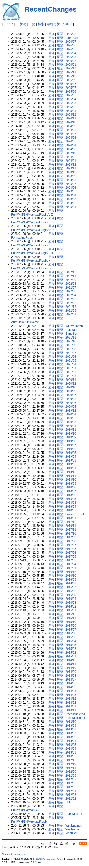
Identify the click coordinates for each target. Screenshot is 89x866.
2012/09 (70, 771)
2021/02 (70, 372)
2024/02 (70, 157)
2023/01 (70, 207)
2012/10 (70, 764)
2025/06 (70, 91)
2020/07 (70, 395)
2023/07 (70, 183)
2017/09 (70, 537)
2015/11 (70, 618)
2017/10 (70, 533)
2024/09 (70, 126)
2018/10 (70, 479)
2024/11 (70, 118)
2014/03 (70, 694)
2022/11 (70, 276)
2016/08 (70, 583)
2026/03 (70, 57)
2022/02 (70, 303)
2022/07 (70, 287)
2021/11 (70, 337)
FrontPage (72, 37)
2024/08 (70, 130)
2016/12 (70, 572)
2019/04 (70, 456)
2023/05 (70, 191)
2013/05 (70, 744)
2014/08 (70, 675)
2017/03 (70, 548)
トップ (8, 24)
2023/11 (70, 168)
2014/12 (70, 660)
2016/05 (70, 595)
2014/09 (70, 671)
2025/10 (70, 76)
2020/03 (70, 422)
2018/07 (70, 491)
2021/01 (70, 368)
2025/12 (70, 68)
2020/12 (70, 383)
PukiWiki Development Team (48, 859)
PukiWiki (71, 329)
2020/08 (70, 399)
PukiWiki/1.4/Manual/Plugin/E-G (32, 222)
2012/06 (70, 783)
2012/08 (70, 775)
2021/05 (70, 360)
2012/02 (70, 798)
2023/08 (70, 180)
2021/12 (70, 306)
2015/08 (70, 633)
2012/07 (70, 779)
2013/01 (70, 741)
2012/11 (70, 767)
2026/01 (70, 64)
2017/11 (70, 529)
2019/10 (70, 433)
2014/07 (70, 679)
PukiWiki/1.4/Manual (24, 810)
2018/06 (70, 495)
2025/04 (70, 99)
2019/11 (70, 429)
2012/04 (70, 791)
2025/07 (70, 87)
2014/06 (70, 683)
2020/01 (70, 426)
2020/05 (70, 406)
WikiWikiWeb (74, 326)
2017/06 (70, 552)
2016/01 (70, 610)
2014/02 (70, 702)
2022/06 (70, 291)
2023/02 (70, 203)
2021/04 (70, 364)
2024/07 (70, 134)
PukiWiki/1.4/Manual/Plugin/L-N (32, 253)
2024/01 (70, 160)
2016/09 (70, 579)
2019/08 (70, 441)
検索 (41, 24)
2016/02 (70, 606)
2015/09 (70, 625)
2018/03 (70, 502)
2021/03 (70, 376)
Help (68, 802)
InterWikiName (75, 718)
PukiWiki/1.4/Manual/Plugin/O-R (32, 230)
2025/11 (70, 72)
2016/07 (70, 587)
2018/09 (70, 483)
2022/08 (70, 283)
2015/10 (70, 621)
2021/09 (70, 345)
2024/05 (70, 141)
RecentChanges (51, 9)
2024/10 (70, 122)
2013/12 (70, 698)
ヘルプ (67, 24)
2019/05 (70, 452)
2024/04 (70, 145)
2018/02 (70, 510)
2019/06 (70, 449)
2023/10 (70, 172)
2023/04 (70, 195)
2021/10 (70, 341)
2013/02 (70, 756)
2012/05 (70, 787)
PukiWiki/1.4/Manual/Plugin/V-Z (32, 214)
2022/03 (70, 310)
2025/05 (70, 95)
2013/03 (70, 752)
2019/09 (70, 437)
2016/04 (70, 598)
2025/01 (70, 110)
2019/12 (70, 410)
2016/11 (70, 525)
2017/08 (70, 541)
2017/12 (70, 522)
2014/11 (70, 664)
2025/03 (70, 103)
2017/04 (70, 564)
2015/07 (70, 629)
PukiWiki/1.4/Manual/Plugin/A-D (32, 245)
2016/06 (70, 591)
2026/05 (70, 49)
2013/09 (70, 725)
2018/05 (70, 499)
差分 (51, 34)
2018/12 (70, 472)
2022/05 (70, 299)
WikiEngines (73, 825)
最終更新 (53, 24)
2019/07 (70, 445)
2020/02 (70, 418)
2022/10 (70, 153)
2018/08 (70, 487)
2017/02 (70, 560)
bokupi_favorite (75, 514)
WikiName (72, 829)
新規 (23, 24)
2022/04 (70, 295)
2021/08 (70, 349)
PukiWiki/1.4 (73, 814)
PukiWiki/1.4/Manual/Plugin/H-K (32, 260)
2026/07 (70, 41)
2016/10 (70, 575)
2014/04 (70, 691)
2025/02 (70, 107)
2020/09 (70, 391)
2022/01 (70, 314)
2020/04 (70, 414)
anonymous (20, 854)
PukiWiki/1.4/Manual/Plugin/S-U (32, 268)
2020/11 (70, 379)
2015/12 (70, 614)
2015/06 (70, 637)
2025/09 (70, 80)
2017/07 (70, 545)
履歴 (60, 34)
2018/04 (70, 506)
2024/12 (70, 114)
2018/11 (70, 475)
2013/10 (70, 721)
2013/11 (70, 710)
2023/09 (70, 176)
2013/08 (70, 729)
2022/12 (70, 272)
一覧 (32, 24)
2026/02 (70, 61)
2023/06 (70, 187)
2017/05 (70, 556)
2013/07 (70, 733)
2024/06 (70, 137)
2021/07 (70, 353)
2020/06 (70, 402)
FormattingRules (22, 237)
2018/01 (70, 518)
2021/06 (70, 356)
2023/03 (70, 199)
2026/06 (70, 45)
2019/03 (70, 460)
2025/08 (70, 84)
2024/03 (70, 149)
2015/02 (70, 652)
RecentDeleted (75, 714)
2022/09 (70, 280)
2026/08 (70, 34)
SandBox (71, 333)
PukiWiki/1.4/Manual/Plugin (29, 821)
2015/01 (70, 656)
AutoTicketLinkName (25, 322)
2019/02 (70, 464)
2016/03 (70, 602)
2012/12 (70, 760)
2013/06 (70, 737)
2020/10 (70, 387)
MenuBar (71, 833)
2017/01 (70, 568)
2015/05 (70, 645)
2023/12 (70, 164)
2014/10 (70, 668)
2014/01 (70, 706)
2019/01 (70, 468)
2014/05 (70, 687)
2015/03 (70, 648)
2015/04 (70, 641)
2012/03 (70, 794)
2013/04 (70, 748)
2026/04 (70, 53)
